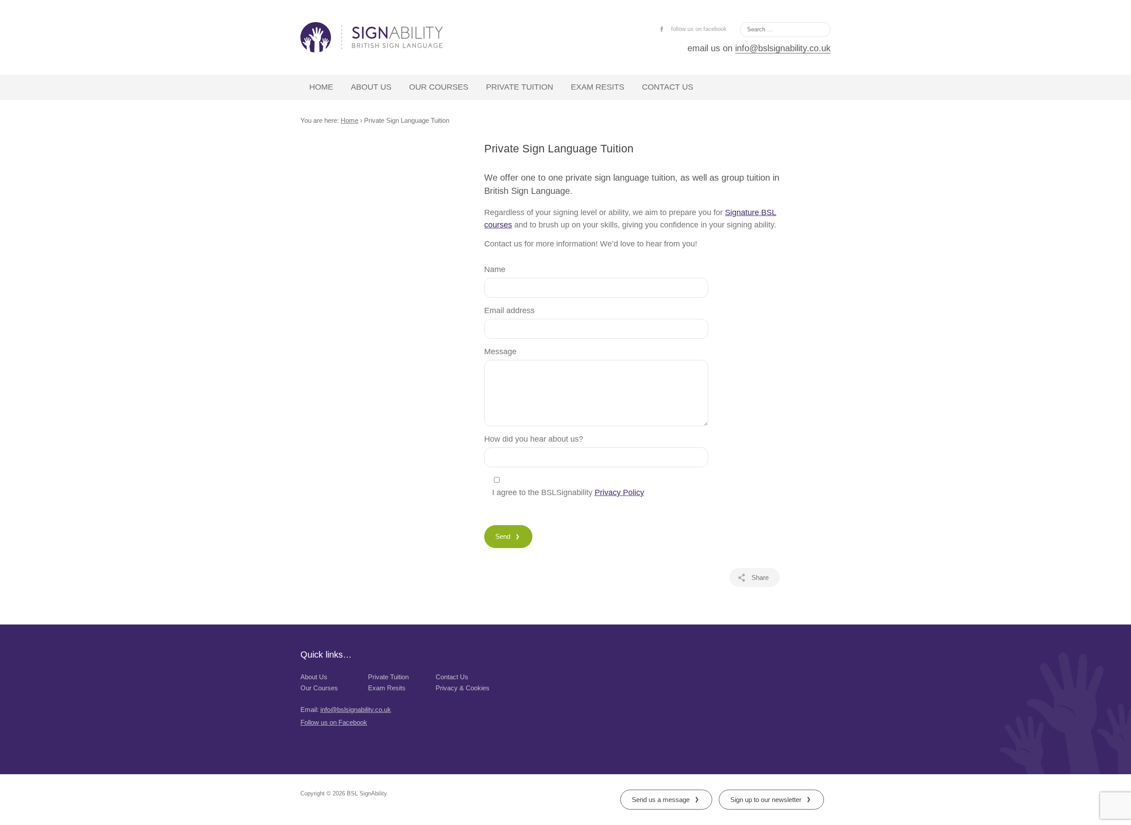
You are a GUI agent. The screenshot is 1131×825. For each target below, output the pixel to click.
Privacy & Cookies (463, 688)
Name (494, 269)
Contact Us (667, 87)
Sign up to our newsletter (765, 799)
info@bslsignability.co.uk (783, 48)
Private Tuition (519, 87)
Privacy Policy (619, 492)
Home (321, 87)
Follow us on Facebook (333, 722)
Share (760, 577)
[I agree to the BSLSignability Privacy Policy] (604, 480)
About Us (371, 87)
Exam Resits (597, 87)
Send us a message (661, 799)
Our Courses (438, 87)
